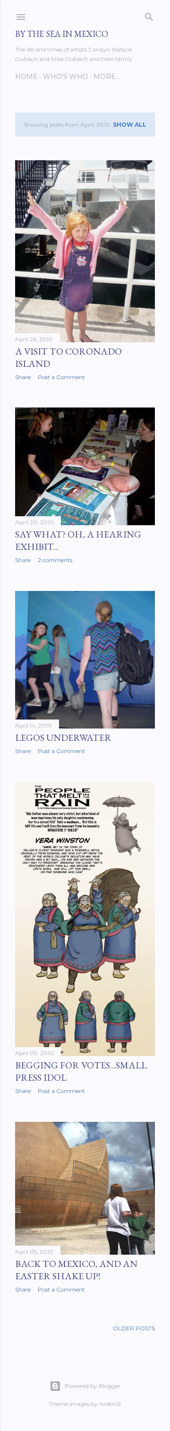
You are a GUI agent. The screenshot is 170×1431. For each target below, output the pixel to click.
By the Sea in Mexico (61, 33)
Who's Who (65, 76)
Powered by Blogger (92, 1385)
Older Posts (134, 1328)
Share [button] (23, 377)
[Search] (149, 15)
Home (26, 76)
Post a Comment (61, 377)
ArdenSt (110, 1403)
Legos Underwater (63, 737)
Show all (129, 124)
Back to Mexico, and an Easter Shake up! (76, 1270)
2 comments (55, 560)
